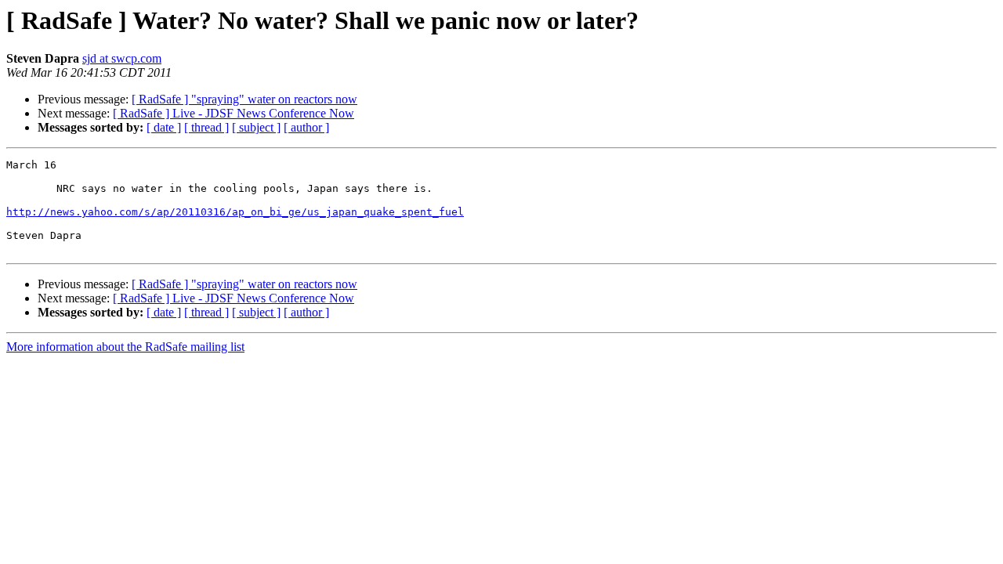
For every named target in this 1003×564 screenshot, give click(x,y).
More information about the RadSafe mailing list (125, 346)
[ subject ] (256, 127)
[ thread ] (206, 127)
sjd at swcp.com (121, 58)
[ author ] (306, 127)
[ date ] (164, 127)
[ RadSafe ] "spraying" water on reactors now (244, 99)
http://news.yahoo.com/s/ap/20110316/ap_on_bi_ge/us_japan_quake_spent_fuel (235, 212)
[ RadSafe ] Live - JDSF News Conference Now (233, 113)
